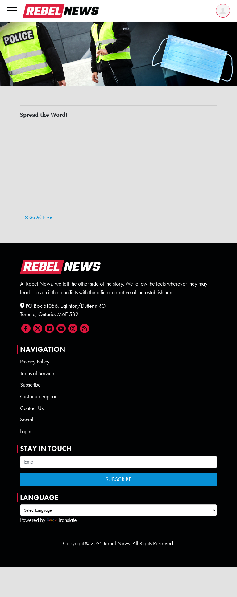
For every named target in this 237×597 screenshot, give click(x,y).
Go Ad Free (40, 217)
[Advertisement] (118, 170)
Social (26, 419)
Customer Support (39, 396)
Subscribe (30, 384)
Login (25, 431)
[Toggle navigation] (12, 10)
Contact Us (32, 408)
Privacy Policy (34, 361)
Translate (67, 520)
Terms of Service (37, 373)
